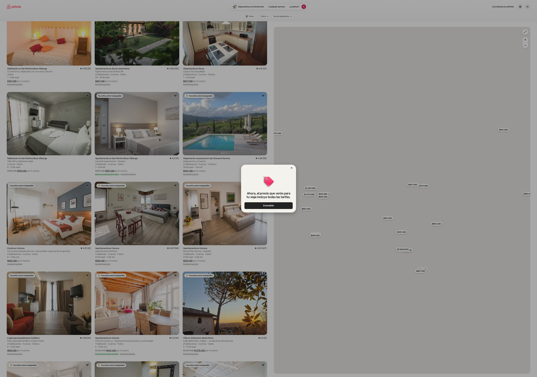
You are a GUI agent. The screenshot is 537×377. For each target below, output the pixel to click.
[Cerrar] (291, 168)
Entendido (268, 205)
